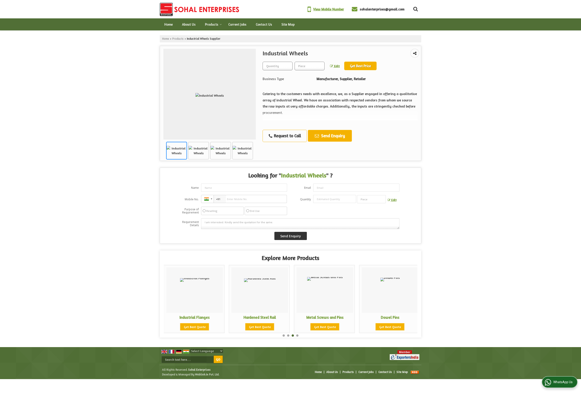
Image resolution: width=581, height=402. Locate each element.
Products (211, 24)
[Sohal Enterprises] (200, 9)
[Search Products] (415, 9)
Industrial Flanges (184, 317)
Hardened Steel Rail (249, 317)
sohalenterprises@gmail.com (382, 9)
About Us (189, 24)
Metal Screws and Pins (314, 317)
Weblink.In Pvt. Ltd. (207, 374)
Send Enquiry (332, 135)
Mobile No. (192, 199)
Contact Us (264, 24)
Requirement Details (190, 224)
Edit (336, 66)
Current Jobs (237, 24)
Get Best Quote (184, 327)
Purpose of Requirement (190, 211)
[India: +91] (207, 199)
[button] (328, 9)
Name (195, 188)
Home (168, 24)
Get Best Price (360, 66)
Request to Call (287, 135)
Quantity (305, 199)
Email (307, 188)
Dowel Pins (379, 317)
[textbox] (310, 66)
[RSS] (415, 372)
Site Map (288, 24)
